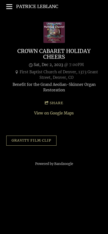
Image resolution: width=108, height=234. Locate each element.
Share (56, 103)
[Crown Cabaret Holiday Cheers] (54, 41)
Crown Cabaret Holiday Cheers (54, 54)
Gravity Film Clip (31, 140)
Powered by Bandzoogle (54, 164)
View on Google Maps (54, 113)
